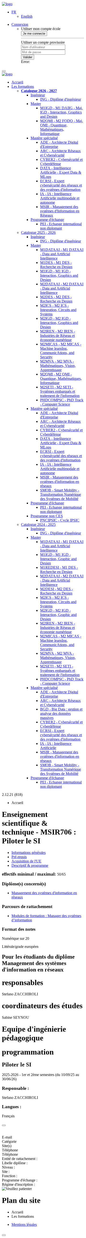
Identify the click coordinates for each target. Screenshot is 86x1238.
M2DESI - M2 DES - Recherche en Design (56, 591)
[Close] (4, 1125)
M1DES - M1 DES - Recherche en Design (56, 265)
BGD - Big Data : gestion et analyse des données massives (61, 713)
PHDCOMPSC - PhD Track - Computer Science (61, 402)
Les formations (22, 86)
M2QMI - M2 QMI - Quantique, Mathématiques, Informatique (61, 378)
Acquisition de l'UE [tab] (26, 861)
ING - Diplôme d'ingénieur (60, 99)
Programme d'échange (47, 220)
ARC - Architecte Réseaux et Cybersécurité (60, 153)
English (26, 16)
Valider (27, 57)
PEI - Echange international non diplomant (61, 226)
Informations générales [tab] (28, 853)
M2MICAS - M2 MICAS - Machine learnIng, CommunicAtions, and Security (60, 350)
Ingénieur (38, 95)
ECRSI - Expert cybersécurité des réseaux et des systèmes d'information (61, 185)
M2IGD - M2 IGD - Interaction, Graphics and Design (59, 322)
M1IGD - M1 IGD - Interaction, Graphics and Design (59, 275)
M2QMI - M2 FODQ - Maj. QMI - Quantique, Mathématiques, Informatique (61, 127)
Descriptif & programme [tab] (29, 865)
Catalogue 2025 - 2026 (38, 232)
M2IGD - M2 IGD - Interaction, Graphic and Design (58, 614)
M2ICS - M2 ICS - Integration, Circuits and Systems (58, 309)
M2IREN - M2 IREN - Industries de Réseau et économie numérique (57, 335)
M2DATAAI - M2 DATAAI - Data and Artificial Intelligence (61, 288)
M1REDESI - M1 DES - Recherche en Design (59, 569)
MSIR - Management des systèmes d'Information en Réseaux (59, 211)
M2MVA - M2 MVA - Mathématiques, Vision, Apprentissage (58, 365)
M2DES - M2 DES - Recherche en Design (56, 299)
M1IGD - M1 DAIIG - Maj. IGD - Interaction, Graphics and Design (61, 112)
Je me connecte (34, 33)
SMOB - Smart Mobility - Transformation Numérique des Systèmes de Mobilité (60, 494)
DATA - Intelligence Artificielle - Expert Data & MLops (60, 172)
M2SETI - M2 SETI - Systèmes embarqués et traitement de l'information (60, 391)
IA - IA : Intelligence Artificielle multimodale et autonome (59, 198)
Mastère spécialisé (44, 138)
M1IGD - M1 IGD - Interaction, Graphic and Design (58, 559)
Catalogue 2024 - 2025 (38, 524)
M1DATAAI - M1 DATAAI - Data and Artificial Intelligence (61, 254)
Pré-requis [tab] (19, 857)
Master (36, 104)
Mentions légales (24, 1224)
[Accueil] (7, 4)
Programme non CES (47, 516)
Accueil (17, 82)
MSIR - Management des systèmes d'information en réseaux (59, 481)
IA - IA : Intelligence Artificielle (55, 746)
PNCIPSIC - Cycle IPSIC (59, 520)
